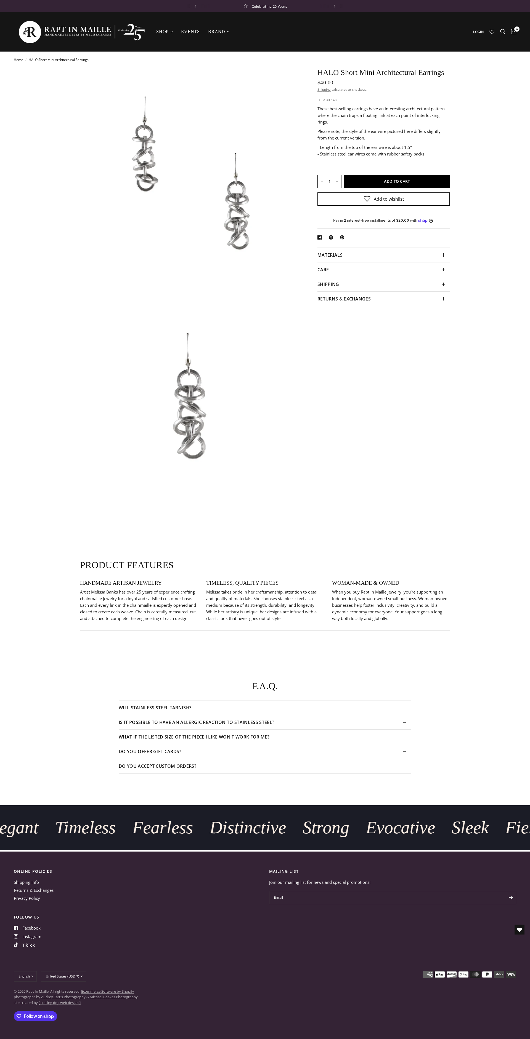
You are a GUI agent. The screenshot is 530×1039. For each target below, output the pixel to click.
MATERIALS (330, 255)
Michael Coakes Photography (114, 996)
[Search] (502, 31)
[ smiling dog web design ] (60, 1002)
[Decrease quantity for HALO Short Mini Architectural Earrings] (322, 181)
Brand (216, 31)
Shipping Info (26, 882)
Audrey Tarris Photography (63, 996)
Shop (162, 31)
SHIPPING (328, 284)
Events (190, 31)
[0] (512, 31)
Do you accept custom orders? (157, 766)
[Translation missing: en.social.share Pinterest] (343, 237)
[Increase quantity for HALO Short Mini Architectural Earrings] (337, 181)
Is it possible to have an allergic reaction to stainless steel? (196, 722)
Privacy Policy (27, 898)
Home (18, 59)
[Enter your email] (510, 897)
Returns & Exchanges (34, 890)
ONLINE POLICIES (33, 871)
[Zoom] (289, 79)
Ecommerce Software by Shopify (107, 991)
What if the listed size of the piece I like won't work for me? (194, 737)
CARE (323, 270)
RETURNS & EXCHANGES (344, 299)
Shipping (324, 89)
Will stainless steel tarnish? (155, 708)
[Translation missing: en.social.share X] (332, 237)
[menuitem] (164, 31)
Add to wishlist (389, 199)
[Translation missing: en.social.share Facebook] (320, 237)
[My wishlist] (491, 31)
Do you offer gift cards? (150, 751)
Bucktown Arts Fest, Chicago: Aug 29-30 (308, 6)
